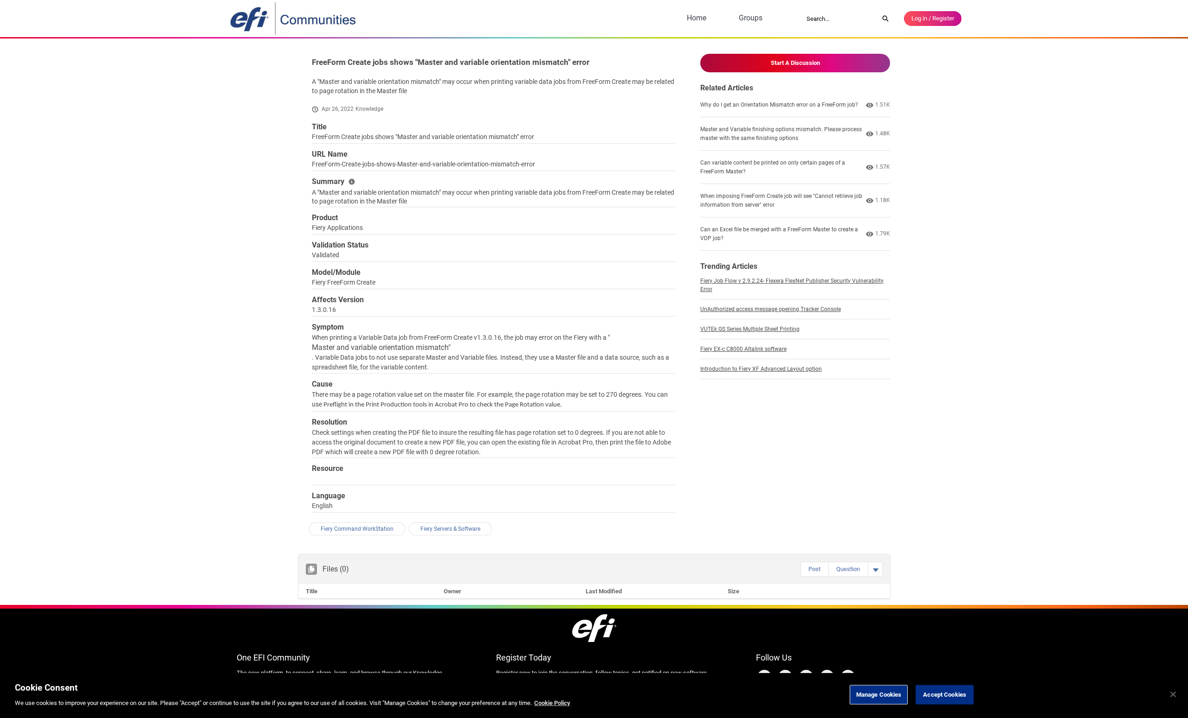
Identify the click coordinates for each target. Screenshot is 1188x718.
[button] (814, 569)
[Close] (1173, 694)
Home (696, 17)
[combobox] (839, 18)
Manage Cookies (879, 694)
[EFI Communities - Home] (294, 18)
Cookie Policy (552, 702)
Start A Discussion (795, 62)
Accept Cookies (944, 694)
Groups (750, 17)
